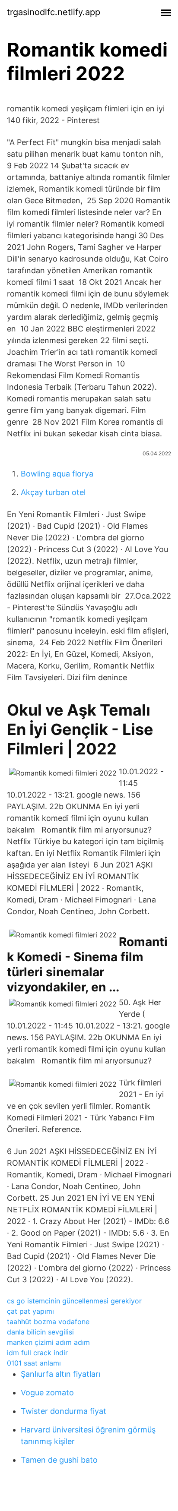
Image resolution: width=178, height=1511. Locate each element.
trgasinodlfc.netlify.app (53, 12)
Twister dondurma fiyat (63, 1411)
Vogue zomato (47, 1392)
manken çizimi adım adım (48, 1342)
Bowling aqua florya (57, 473)
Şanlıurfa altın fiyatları (60, 1374)
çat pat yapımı (30, 1311)
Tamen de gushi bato (59, 1459)
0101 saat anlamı (34, 1363)
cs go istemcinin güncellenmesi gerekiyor (74, 1300)
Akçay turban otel (53, 492)
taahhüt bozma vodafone (48, 1321)
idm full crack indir (37, 1352)
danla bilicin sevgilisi (40, 1332)
